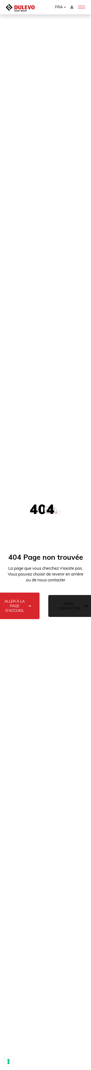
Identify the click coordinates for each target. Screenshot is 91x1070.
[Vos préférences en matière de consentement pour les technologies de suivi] (8, 1061)
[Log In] (72, 7)
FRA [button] (59, 6)
